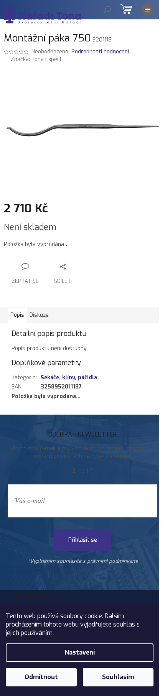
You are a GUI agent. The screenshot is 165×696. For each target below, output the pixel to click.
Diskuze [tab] (39, 315)
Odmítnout (41, 677)
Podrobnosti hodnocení (100, 51)
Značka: (36, 59)
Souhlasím (118, 677)
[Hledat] (107, 9)
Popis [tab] (17, 315)
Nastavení (80, 652)
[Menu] (147, 9)
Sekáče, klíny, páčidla (69, 377)
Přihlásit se (82, 540)
